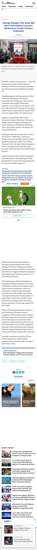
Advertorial (29, 6)
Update (25, 183)
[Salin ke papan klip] (23, 372)
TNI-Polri (21, 361)
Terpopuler (12, 6)
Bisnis (5, 361)
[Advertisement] (18, 239)
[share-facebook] (14, 372)
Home (4, 6)
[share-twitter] (17, 372)
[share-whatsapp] (20, 372)
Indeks (20, 6)
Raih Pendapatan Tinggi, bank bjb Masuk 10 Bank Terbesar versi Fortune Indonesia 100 (18, 354)
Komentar (19, 376)
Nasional (12, 361)
